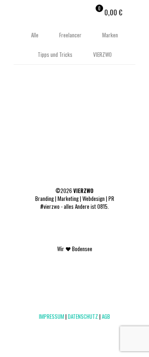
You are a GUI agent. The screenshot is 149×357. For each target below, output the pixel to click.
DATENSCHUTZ (83, 316)
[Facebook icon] (61, 328)
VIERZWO (102, 54)
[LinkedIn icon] (70, 328)
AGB (106, 316)
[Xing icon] (87, 328)
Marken (110, 35)
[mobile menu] (138, 12)
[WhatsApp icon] (53, 328)
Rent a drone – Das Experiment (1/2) (68, 104)
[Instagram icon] (79, 328)
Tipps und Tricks (55, 54)
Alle (34, 35)
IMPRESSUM (51, 316)
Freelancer (70, 35)
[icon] (96, 328)
